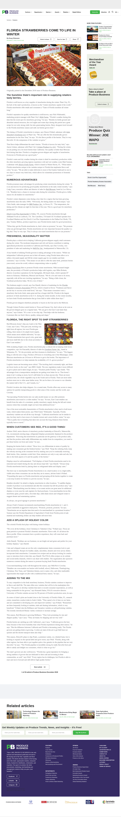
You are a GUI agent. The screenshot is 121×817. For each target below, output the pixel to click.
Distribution (48, 754)
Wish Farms (44, 117)
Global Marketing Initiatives (80, 781)
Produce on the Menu (78, 758)
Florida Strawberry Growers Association (99, 181)
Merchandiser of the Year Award (81, 777)
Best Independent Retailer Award (81, 771)
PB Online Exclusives (50, 758)
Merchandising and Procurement (53, 764)
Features (15, 20)
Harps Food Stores (14, 268)
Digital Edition (77, 12)
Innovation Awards (77, 773)
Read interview (93, 143)
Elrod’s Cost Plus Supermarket (18, 214)
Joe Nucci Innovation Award (80, 779)
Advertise (104, 12)
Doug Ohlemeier (14, 38)
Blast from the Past (50, 752)
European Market (77, 752)
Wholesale (48, 760)
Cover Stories (48, 749)
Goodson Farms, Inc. (52, 349)
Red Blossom (50, 189)
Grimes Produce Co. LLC (46, 147)
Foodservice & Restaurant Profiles (54, 756)
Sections (9, 20)
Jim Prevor (75, 747)
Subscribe (95, 12)
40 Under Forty (76, 769)
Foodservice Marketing (51, 777)
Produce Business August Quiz (80, 767)
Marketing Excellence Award (80, 775)
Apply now (92, 67)
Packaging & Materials (51, 773)
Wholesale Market (77, 754)
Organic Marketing (50, 779)
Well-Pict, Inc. (38, 248)
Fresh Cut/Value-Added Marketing (54, 781)
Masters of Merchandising (52, 762)
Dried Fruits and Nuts (50, 775)
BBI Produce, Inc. (35, 204)
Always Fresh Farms (26, 165)
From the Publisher (77, 749)
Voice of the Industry (78, 756)
